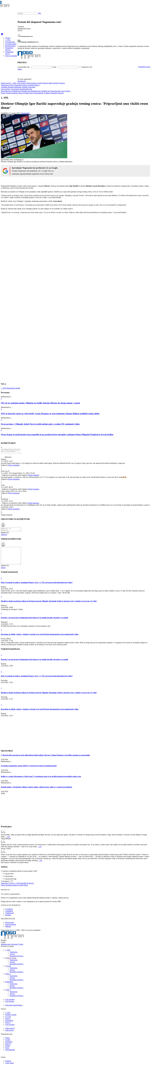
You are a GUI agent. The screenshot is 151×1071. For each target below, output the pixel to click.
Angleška (4, 87)
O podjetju (9, 909)
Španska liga (25, 91)
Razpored (18, 85)
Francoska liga (55, 91)
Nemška (25, 87)
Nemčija (56, 83)
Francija (62, 83)
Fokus (3, 93)
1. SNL (8, 40)
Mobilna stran (6, 944)
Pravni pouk (9, 922)
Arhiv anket (9, 1063)
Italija (50, 83)
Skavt (31, 93)
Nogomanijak (38, 93)
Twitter (20, 944)
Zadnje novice (6, 83)
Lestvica (25, 85)
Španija (45, 83)
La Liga (8, 966)
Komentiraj (26, 113)
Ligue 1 (8, 990)
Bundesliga (9, 982)
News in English (11, 56)
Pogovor (61, 93)
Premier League (10, 958)
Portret (26, 93)
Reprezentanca (10, 46)
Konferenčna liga (26, 89)
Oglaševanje (9, 913)
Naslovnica (5, 85)
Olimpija (9, 388)
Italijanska (17, 87)
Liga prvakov (21, 83)
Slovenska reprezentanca (14, 1005)
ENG (145, 4)
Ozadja (8, 93)
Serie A (8, 974)
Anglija (39, 83)
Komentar (14, 93)
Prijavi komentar (14, 465)
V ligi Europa (8, 876)
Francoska (31, 87)
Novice (7, 38)
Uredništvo (9, 911)
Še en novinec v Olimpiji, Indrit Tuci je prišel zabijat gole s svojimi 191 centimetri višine (40, 424)
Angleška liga (16, 91)
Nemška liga (45, 91)
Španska (11, 87)
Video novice (10, 1028)
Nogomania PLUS (9, 53)
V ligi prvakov (9, 874)
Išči (39, 13)
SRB (140, 4)
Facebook (14, 944)
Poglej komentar (33, 475)
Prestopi (8, 1061)
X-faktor (47, 93)
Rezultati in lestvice (9, 49)
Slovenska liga (6, 91)
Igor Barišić (16, 388)
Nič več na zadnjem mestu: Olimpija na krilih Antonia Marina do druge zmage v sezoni (40, 403)
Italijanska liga (36, 91)
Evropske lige (10, 42)
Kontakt (8, 915)
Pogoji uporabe (10, 924)
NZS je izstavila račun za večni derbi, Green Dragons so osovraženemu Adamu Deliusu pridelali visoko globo (50, 413)
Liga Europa (15, 89)
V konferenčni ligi (10, 879)
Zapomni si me (87, 67)
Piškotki (8, 926)
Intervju (21, 93)
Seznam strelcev (33, 85)
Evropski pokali (10, 44)
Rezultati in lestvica (16, 956)
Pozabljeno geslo (144, 67)
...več (8, 837)
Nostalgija (53, 93)
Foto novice (9, 1030)
